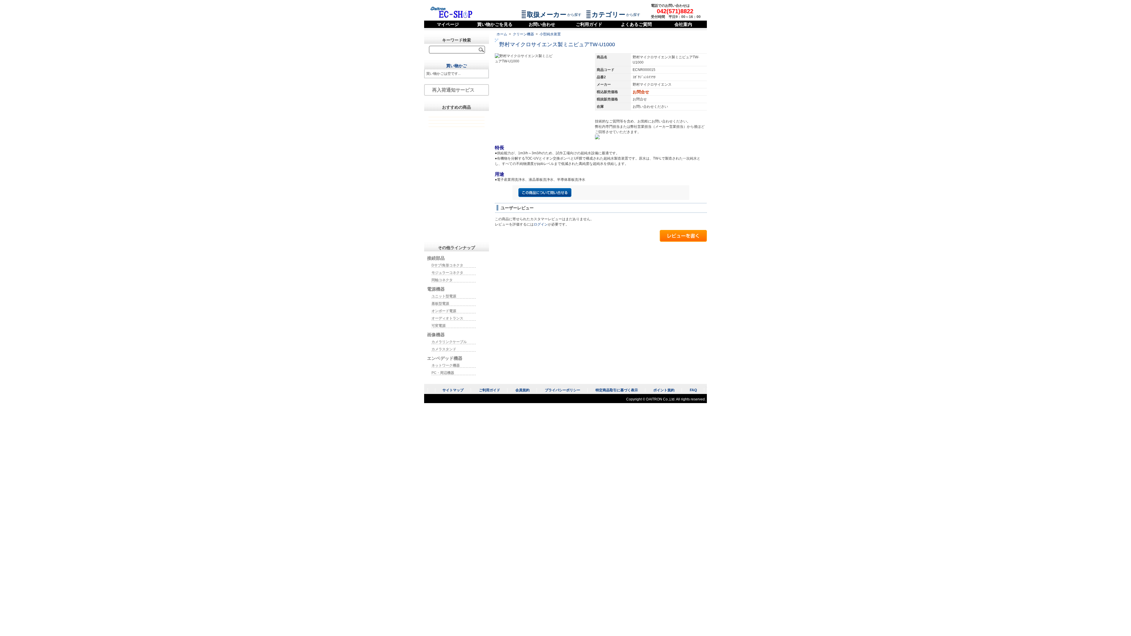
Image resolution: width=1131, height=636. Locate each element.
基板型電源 (440, 304)
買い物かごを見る (494, 24)
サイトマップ (453, 390)
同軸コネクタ (442, 280)
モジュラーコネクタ (447, 273)
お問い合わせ (542, 24)
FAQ (693, 390)
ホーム (502, 34)
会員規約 (522, 390)
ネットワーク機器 (445, 365)
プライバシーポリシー (562, 390)
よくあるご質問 (636, 24)
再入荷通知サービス (453, 89)
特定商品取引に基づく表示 (616, 390)
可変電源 (438, 326)
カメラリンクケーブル (449, 342)
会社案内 (683, 24)
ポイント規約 (664, 390)
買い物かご (456, 65)
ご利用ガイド (589, 24)
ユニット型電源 (443, 296)
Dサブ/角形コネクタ (447, 265)
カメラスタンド (443, 349)
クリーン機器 (523, 34)
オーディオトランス (447, 318)
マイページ (448, 24)
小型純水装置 (550, 34)
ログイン (541, 224)
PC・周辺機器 (442, 373)
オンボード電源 (443, 311)
